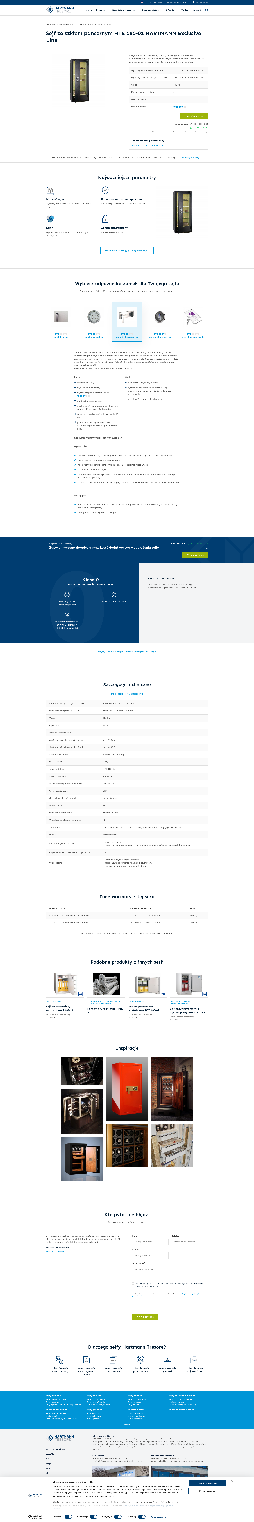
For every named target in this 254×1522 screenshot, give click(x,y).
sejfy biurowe (153, 145)
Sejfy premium (94, 1409)
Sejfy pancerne (54, 1001)
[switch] (93, 1517)
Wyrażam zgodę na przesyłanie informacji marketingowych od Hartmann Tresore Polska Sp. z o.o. (169, 1284)
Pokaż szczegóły (158, 1517)
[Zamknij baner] (232, 1481)
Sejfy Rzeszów (98, 1455)
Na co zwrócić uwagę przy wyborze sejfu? (127, 250)
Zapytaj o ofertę (190, 157)
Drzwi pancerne (135, 1419)
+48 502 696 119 (200, 127)
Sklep (89, 10)
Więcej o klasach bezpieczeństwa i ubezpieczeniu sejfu (127, 651)
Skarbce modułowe (136, 1416)
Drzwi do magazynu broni (98, 1404)
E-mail (135, 1249)
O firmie (169, 10)
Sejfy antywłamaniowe (56, 1399)
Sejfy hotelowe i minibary (182, 1395)
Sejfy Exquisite (93, 1413)
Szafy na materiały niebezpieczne (61, 1419)
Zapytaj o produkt (194, 116)
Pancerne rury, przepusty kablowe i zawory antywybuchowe (106, 1002)
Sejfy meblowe (52, 1402)
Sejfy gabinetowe (95, 1416)
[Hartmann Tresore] (60, 1446)
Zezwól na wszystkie (207, 1483)
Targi (48, 1463)
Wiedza (184, 10)
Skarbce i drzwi (136, 1409)
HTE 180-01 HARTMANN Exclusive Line (69, 915)
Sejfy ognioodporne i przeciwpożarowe (181, 1002)
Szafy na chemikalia (56, 1409)
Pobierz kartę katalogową (129, 694)
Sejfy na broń (94, 1395)
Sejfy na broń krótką (96, 1402)
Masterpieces (93, 1419)
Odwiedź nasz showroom (162, 1455)
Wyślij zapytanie (195, 555)
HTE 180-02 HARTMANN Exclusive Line (69, 922)
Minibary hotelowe (177, 1402)
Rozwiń (127, 1424)
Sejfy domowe (53, 1395)
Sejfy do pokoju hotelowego (181, 1399)
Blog (48, 1473)
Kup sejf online (202, 2)
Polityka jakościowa (55, 1449)
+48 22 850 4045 (165, 933)
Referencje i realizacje (56, 1459)
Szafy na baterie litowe (181, 1409)
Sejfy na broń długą (96, 1399)
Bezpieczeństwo (150, 10)
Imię (135, 1235)
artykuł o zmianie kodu (97, 368)
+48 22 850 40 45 (200, 124)
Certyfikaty (51, 1454)
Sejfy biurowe (135, 1395)
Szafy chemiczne (53, 1416)
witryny (135, 145)
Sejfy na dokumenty (137, 1399)
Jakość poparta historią (103, 1436)
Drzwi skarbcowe (135, 1413)
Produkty (101, 10)
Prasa (48, 1468)
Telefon (176, 1235)
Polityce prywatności (135, 1505)
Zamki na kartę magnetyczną (182, 1404)
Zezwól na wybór (207, 1491)
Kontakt (197, 10)
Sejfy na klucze (134, 1402)
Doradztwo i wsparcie (123, 10)
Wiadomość (138, 1263)
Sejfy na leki (133, 1404)
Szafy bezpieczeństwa (56, 1413)
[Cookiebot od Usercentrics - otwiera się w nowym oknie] (35, 1517)
